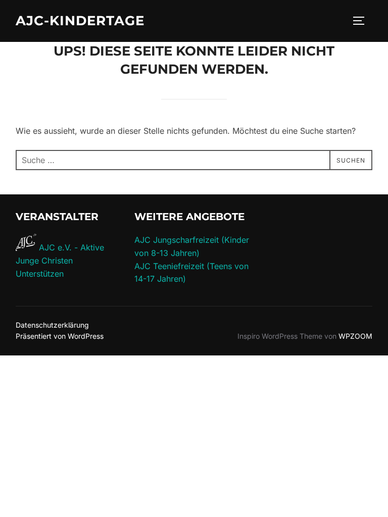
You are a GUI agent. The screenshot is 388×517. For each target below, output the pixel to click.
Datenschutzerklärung (52, 325)
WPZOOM (355, 336)
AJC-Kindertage (80, 21)
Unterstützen (40, 274)
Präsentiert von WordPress (60, 336)
